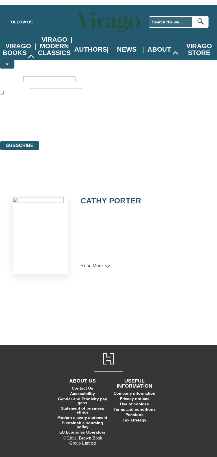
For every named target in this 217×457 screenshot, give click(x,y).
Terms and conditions (135, 409)
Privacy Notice (111, 128)
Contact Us (82, 388)
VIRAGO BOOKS (17, 49)
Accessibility (82, 393)
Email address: (14, 85)
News (126, 49)
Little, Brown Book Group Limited (70, 118)
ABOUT (159, 49)
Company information (134, 393)
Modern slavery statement (82, 417)
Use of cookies (134, 404)
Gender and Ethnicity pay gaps (82, 401)
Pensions (134, 414)
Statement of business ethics (82, 410)
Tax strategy (134, 420)
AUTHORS (90, 49)
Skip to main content (18, 2)
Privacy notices (134, 398)
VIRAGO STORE (199, 49)
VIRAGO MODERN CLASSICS (54, 46)
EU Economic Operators (82, 432)
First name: (11, 78)
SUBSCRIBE (19, 145)
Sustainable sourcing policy (82, 425)
